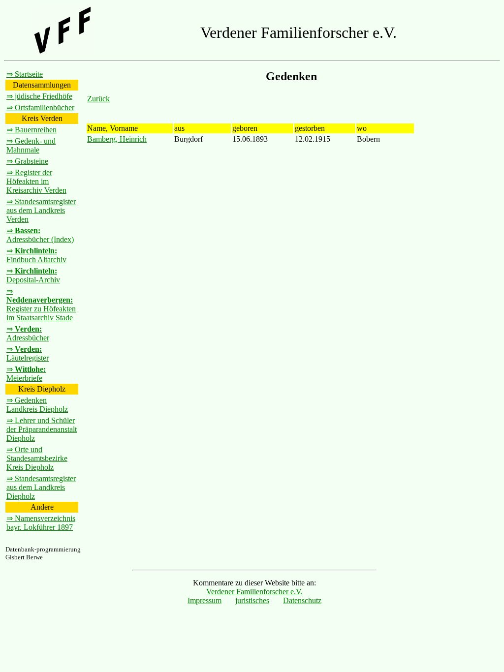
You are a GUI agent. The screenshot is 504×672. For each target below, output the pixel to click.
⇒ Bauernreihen (31, 129)
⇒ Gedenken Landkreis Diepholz (37, 404)
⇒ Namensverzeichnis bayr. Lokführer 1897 (40, 522)
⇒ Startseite (24, 74)
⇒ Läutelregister (27, 353)
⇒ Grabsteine (27, 161)
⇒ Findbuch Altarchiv (36, 255)
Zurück (98, 98)
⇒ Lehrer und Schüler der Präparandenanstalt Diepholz (41, 429)
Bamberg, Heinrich (117, 139)
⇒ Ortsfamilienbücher (40, 107)
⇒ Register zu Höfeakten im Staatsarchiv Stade (41, 304)
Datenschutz (302, 600)
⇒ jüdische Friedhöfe (39, 96)
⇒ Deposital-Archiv (33, 275)
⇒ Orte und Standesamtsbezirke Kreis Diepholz (36, 458)
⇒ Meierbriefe (26, 373)
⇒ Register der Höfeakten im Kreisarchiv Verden (36, 181)
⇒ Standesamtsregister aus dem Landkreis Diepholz (41, 487)
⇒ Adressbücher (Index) (40, 235)
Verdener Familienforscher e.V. (254, 591)
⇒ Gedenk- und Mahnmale (31, 145)
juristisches (252, 600)
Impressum (204, 600)
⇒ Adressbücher (27, 333)
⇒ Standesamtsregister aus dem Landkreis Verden (41, 210)
